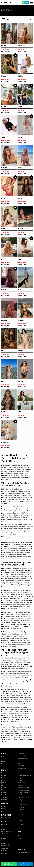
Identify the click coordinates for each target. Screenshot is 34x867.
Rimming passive (23, 792)
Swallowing (21, 812)
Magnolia (20, 320)
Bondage (4, 829)
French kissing (22, 768)
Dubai (19, 838)
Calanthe (20, 106)
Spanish (3, 795)
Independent (21, 842)
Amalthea (20, 228)
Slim (2, 764)
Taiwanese (4, 797)
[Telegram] (27, 2)
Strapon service (22, 804)
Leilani (3, 45)
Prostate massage (23, 790)
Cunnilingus (4, 848)
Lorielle (4, 320)
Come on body (5, 845)
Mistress (20, 785)
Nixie (3, 381)
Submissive (21, 809)
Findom (20, 761)
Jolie (19, 259)
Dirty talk (4, 853)
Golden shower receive (24, 775)
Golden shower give (23, 773)
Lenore (19, 167)
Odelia (3, 137)
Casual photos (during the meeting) (7, 832)
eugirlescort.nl (8, 2)
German (3, 782)
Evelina (3, 106)
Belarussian (4, 773)
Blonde (3, 806)
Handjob (20, 780)
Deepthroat (4, 850)
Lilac (3, 198)
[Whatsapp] (23, 2)
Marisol (4, 289)
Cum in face (4, 841)
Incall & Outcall (5, 818)
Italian (3, 785)
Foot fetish (21, 765)
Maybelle (4, 411)
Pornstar (20, 824)
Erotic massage (22, 758)
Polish (3, 790)
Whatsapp (10, 864)
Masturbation (22, 783)
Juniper (20, 137)
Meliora (20, 350)
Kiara (3, 228)
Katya (3, 350)
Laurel (19, 289)
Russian (3, 792)
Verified (20, 820)
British (3, 778)
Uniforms (20, 814)
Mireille (20, 381)
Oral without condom (24, 787)
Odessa (19, 76)
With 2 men (21, 817)
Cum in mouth (5, 843)
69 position (4, 824)
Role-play (20, 795)
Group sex (20, 778)
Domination (21, 753)
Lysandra (4, 442)
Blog (19, 845)
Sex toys (20, 800)
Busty (3, 756)
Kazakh (3, 787)
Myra (3, 259)
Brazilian (3, 775)
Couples (3, 838)
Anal (2, 827)
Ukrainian (4, 799)
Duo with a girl (22, 756)
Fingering (20, 763)
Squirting (20, 802)
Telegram (26, 864)
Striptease (21, 807)
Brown (3, 809)
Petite (3, 761)
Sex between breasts (24, 797)
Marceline (21, 45)
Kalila (3, 76)
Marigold (4, 167)
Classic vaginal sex (6, 836)
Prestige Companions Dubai (24, 853)
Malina (19, 198)
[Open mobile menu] (31, 2)
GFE (19, 770)
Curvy (3, 759)
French (3, 780)
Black (3, 811)
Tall (2, 766)
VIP (19, 827)
